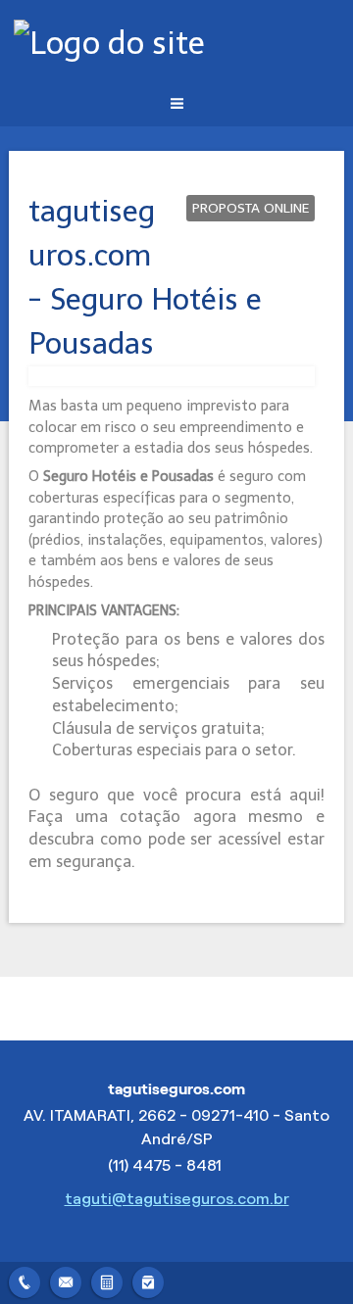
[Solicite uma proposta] (107, 1280)
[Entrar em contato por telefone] (24, 1282)
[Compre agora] (148, 1280)
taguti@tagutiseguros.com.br (177, 1198)
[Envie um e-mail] (65, 1280)
